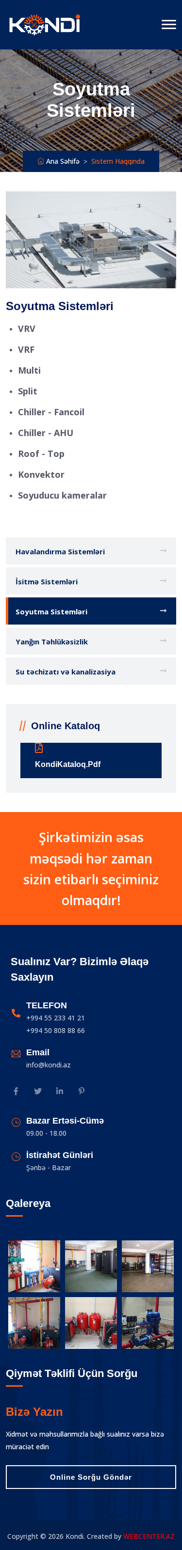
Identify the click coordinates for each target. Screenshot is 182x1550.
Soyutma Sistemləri (51, 611)
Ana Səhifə (62, 161)
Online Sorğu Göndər (91, 1477)
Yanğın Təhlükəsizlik (52, 641)
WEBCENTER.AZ (149, 1536)
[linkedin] (59, 1091)
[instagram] (37, 1091)
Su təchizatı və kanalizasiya (66, 671)
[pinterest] (81, 1091)
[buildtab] (44, 24)
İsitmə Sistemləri (47, 581)
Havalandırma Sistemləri (60, 551)
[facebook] (15, 1091)
